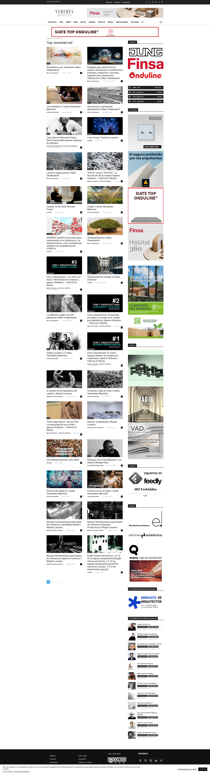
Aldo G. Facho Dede (145, 723)
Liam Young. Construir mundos (102, 137)
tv (47, 203)
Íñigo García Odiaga (145, 673)
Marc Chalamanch (53, 73)
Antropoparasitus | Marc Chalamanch (99, 239)
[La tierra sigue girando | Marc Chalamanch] (64, 161)
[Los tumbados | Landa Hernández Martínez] (64, 95)
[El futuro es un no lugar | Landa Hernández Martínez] (105, 479)
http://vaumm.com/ (142, 678)
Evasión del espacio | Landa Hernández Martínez (61, 492)
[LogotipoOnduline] (145, 75)
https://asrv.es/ (141, 698)
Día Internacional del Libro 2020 (63, 459)
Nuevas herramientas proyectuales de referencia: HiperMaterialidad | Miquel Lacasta (64, 525)
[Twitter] (150, 2)
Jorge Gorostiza (143, 624)
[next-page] (62, 582)
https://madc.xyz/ (142, 658)
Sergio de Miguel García (146, 732)
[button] (160, 22)
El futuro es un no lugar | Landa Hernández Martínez (102, 492)
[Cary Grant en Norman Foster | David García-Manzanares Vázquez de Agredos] (64, 126)
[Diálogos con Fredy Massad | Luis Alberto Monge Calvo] (105, 448)
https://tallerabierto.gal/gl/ (143, 668)
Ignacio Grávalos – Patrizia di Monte (99, 181)
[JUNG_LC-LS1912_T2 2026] (145, 132)
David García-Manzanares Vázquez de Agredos (62, 146)
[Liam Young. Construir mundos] (105, 126)
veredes (89, 140)
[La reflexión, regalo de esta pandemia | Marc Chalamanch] (64, 303)
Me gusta (158, 87)
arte (48, 418)
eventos (90, 134)
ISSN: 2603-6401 (114, 754)
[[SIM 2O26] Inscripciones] (145, 368)
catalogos (50, 456)
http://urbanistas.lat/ (142, 727)
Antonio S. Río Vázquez (146, 693)
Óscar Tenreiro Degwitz (147, 683)
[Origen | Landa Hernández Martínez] (105, 195)
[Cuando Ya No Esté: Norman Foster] (64, 195)
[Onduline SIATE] (145, 206)
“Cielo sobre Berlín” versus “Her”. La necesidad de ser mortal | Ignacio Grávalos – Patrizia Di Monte (63, 426)
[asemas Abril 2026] (145, 169)
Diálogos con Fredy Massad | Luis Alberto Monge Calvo (104, 461)
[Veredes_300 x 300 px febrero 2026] (145, 284)
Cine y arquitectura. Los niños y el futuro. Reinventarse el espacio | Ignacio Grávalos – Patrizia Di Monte (64, 281)
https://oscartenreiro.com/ (144, 688)
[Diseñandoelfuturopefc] (145, 320)
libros (89, 552)
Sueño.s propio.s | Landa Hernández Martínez (59, 354)
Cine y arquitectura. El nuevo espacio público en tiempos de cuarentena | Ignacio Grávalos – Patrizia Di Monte (103, 357)
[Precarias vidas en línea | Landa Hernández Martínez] (105, 379)
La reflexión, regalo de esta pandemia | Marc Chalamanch (62, 316)
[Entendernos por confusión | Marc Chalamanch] (64, 56)
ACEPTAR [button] (203, 769)
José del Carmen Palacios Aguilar (147, 714)
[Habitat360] (145, 242)
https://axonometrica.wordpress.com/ (147, 639)
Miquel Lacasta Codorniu (55, 396)
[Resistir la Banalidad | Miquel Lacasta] (105, 410)
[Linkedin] (156, 2)
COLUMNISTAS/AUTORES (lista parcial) (143, 618)
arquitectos (50, 273)
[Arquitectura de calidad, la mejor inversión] (105, 265)
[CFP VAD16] (145, 404)
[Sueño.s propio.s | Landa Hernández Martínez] (64, 341)
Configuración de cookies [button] (187, 769)
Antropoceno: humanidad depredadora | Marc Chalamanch (103, 108)
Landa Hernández (52, 112)
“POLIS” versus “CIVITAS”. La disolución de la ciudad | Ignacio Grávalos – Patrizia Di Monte (103, 175)
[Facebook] (147, 2)
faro (48, 63)
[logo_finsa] (145, 63)
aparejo (49, 234)
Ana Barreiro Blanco (145, 664)
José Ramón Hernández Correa (149, 644)
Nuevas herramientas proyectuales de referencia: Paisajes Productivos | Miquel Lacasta (104, 525)
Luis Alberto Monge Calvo (95, 465)
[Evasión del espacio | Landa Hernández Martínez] (64, 479)
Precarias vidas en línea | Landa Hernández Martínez (103, 392)
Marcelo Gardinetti (144, 703)
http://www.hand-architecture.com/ (146, 737)
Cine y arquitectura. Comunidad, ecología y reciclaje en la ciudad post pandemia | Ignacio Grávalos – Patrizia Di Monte (104, 319)
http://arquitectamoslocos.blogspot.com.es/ (148, 649)
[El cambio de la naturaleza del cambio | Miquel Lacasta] (64, 379)
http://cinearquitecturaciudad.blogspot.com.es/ (149, 629)
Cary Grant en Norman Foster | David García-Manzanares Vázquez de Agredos (64, 140)
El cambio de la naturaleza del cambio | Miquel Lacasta (62, 392)
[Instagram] (153, 2)
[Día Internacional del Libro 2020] (64, 448)
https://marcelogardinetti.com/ (145, 708)
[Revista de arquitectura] (64, 13)
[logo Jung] (145, 52)
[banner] (145, 441)
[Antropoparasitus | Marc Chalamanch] (105, 226)
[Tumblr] (162, 2)
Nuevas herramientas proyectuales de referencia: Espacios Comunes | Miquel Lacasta (64, 558)
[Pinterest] (159, 2)
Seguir (159, 92)
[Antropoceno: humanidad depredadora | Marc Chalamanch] (105, 95)
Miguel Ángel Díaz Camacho (148, 654)
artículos (90, 63)
